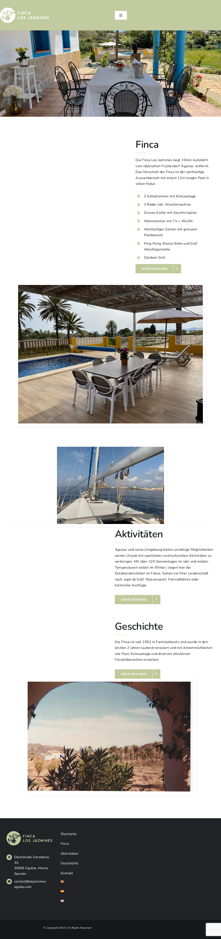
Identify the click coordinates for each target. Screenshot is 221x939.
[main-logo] (24, 9)
